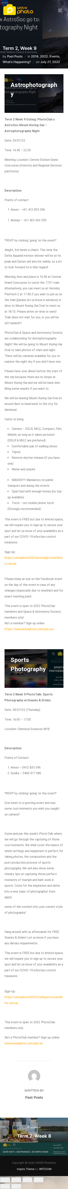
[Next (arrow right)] (16, 1186)
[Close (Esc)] (38, 1180)
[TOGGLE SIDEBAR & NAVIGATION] (61, 10)
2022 (44, 56)
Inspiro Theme (25, 1169)
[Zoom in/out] (5, 1180)
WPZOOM (45, 1169)
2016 (34, 56)
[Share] (27, 1180)
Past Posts (15, 56)
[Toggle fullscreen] (16, 1180)
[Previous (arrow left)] (5, 1186)
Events (54, 56)
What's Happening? (17, 62)
